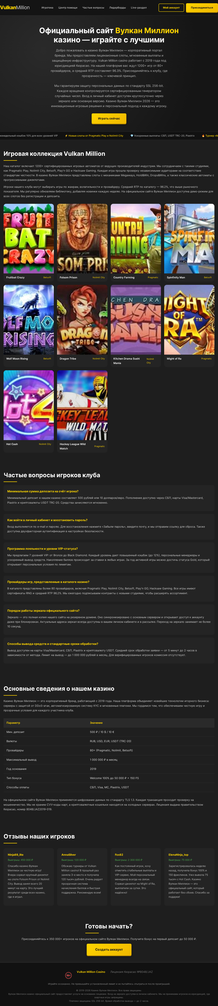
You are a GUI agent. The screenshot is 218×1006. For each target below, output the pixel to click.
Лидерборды (117, 7)
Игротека (47, 7)
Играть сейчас (109, 118)
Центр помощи (67, 7)
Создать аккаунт (109, 949)
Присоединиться (202, 7)
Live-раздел (139, 7)
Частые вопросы (93, 7)
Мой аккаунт (171, 7)
